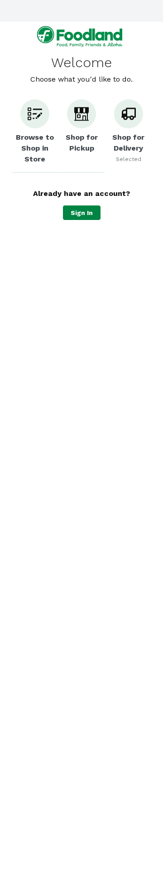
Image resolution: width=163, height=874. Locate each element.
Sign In (82, 212)
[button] (35, 136)
